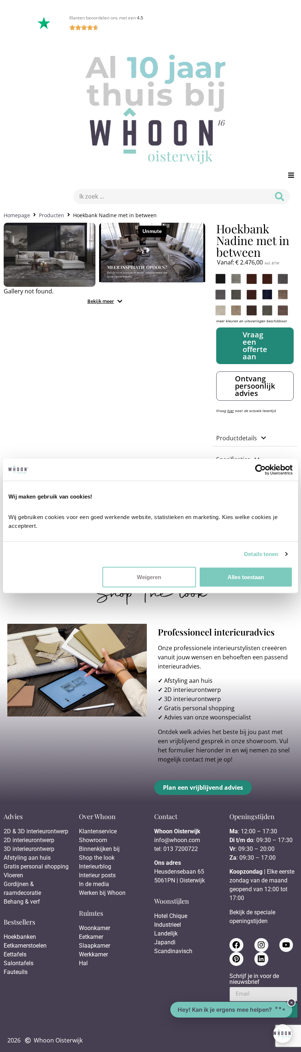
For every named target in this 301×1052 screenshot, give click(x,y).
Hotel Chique (170, 915)
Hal (84, 963)
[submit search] (279, 196)
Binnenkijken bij (99, 848)
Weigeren (149, 577)
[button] (290, 175)
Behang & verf (22, 901)
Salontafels (18, 963)
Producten (51, 215)
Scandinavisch (173, 951)
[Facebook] (236, 945)
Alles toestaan (246, 577)
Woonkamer (94, 928)
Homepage (17, 215)
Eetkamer (91, 936)
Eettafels (15, 954)
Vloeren (13, 875)
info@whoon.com (177, 840)
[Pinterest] (236, 959)
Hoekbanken (20, 936)
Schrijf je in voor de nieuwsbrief (254, 979)
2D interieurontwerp (192, 690)
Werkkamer (93, 954)
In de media (94, 884)
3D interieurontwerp (192, 699)
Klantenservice (98, 831)
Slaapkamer (94, 945)
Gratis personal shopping (199, 708)
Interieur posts (97, 875)
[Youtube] (286, 945)
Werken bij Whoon (102, 892)
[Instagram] (261, 945)
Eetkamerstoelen (25, 945)
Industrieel (167, 924)
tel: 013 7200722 (176, 848)
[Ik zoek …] (169, 196)
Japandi (164, 942)
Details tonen (261, 554)
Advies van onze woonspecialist (207, 717)
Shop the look (97, 857)
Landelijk (166, 933)
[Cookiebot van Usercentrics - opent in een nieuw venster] (260, 469)
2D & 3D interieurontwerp (36, 831)
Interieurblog (95, 866)
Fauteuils (16, 971)
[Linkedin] (261, 959)
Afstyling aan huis (188, 681)
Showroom (93, 840)
